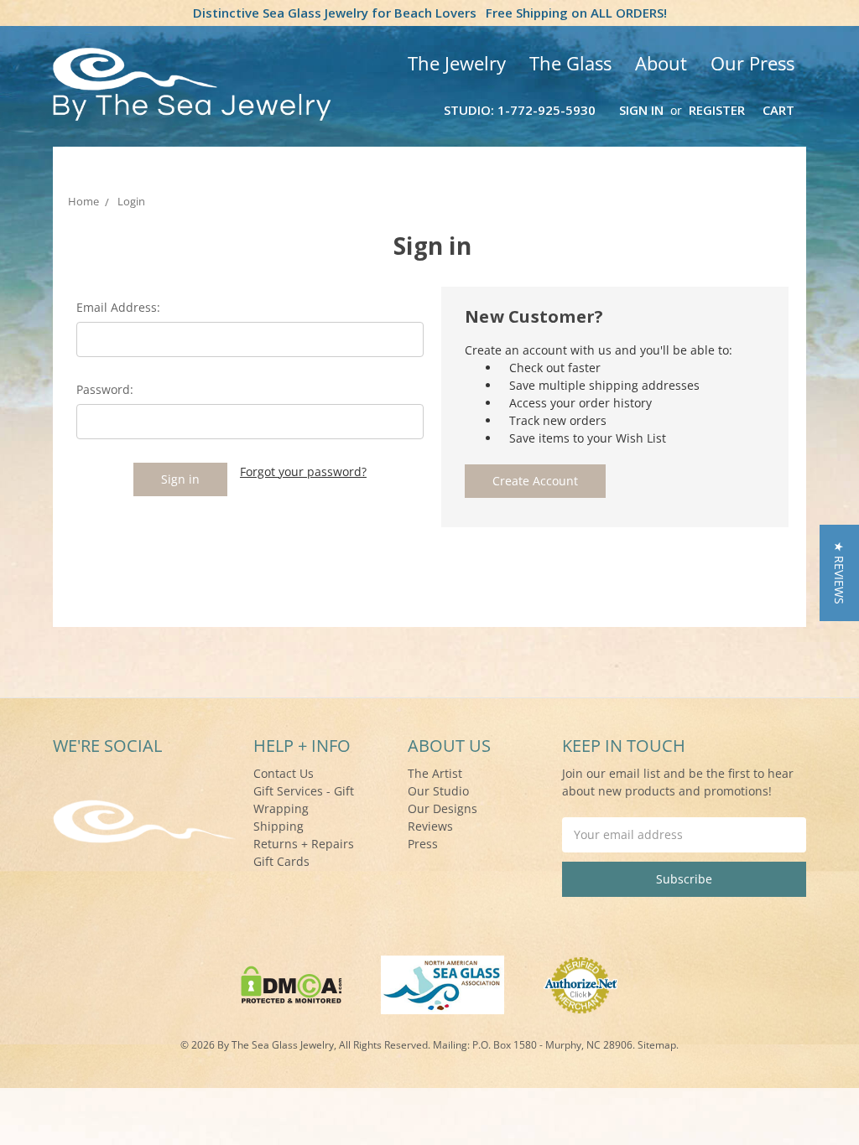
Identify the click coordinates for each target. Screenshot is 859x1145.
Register (717, 109)
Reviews (430, 826)
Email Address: (118, 307)
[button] (839, 573)
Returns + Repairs (303, 844)
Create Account (535, 481)
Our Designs (442, 808)
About (661, 62)
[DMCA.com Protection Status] (291, 984)
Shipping (278, 826)
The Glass (570, 62)
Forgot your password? (303, 471)
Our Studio (438, 791)
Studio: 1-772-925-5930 (520, 109)
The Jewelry (457, 62)
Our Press (752, 62)
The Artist (435, 773)
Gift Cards (281, 861)
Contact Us (283, 773)
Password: (104, 389)
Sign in (641, 109)
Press (423, 844)
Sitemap (657, 1045)
